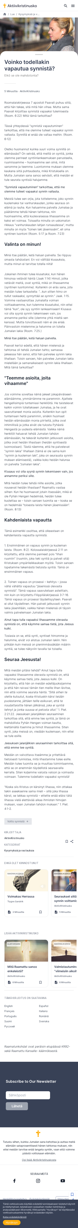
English (8, 1005)
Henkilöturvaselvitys (15, 1199)
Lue (12, 14)
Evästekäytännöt (40, 1199)
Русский (9, 1026)
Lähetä (17, 1106)
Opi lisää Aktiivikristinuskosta (39, 1159)
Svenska (44, 1021)
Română (44, 1016)
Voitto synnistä (15, 821)
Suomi (8, 1021)
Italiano (43, 1011)
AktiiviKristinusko (30, 91)
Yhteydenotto (65, 1199)
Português (10, 1016)
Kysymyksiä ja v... (29, 14)
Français (9, 1011)
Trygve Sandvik (15, 901)
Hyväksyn (12, 1222)
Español (43, 1005)
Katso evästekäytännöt (14, 1217)
